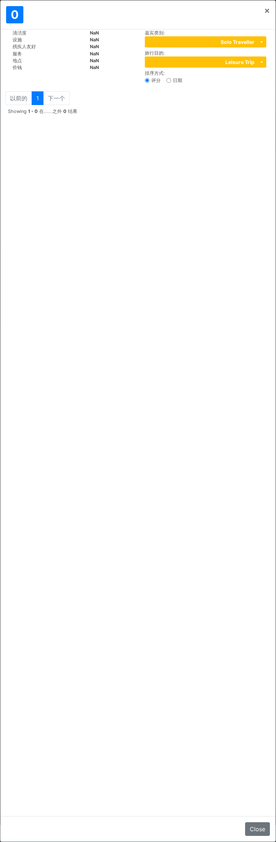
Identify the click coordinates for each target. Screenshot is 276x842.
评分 (156, 80)
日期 (177, 80)
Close (257, 829)
